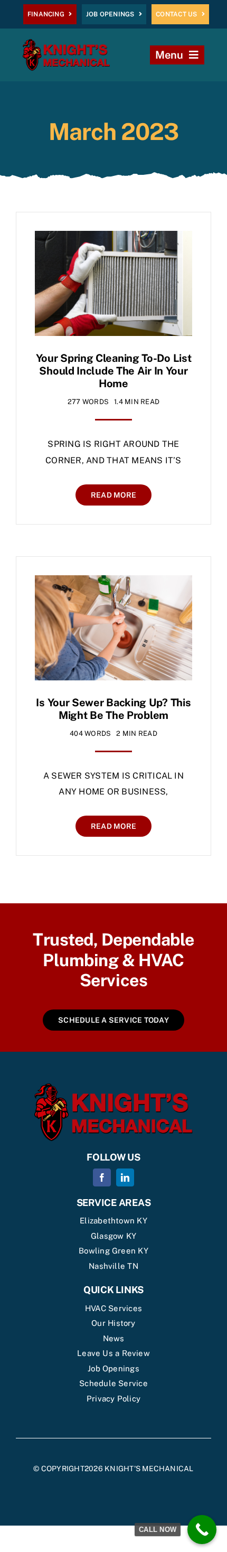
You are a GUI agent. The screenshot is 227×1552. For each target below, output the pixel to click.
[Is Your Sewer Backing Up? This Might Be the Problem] (113, 583)
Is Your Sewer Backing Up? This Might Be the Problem (113, 709)
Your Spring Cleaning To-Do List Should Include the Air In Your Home (114, 371)
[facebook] (102, 1177)
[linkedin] (125, 1177)
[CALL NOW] (201, 1529)
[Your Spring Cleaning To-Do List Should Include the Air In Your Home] (113, 238)
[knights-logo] (66, 43)
